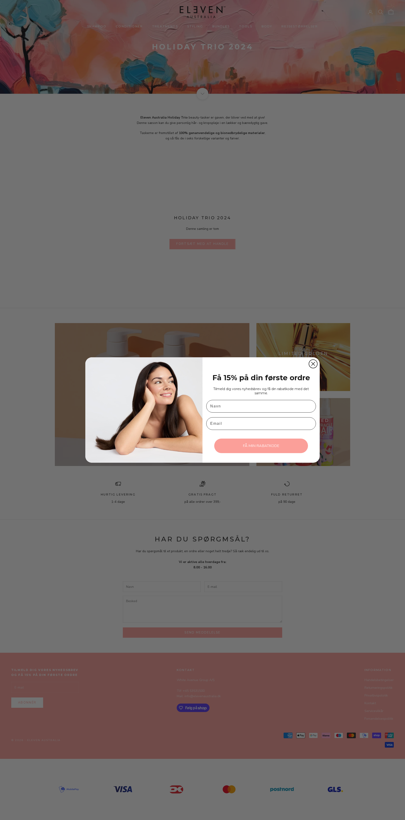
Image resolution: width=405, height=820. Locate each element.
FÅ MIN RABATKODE (261, 445)
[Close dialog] (313, 364)
